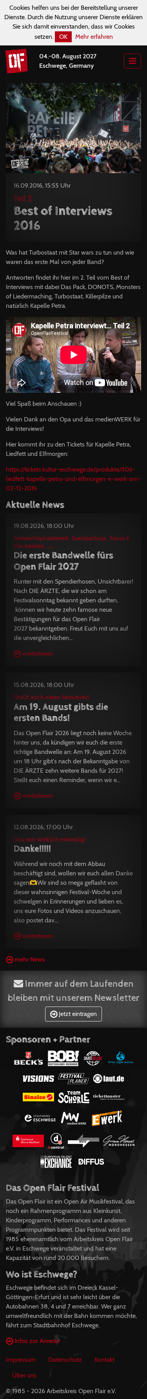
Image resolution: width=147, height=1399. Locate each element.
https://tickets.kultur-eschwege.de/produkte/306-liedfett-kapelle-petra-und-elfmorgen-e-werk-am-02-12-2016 (73, 479)
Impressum (21, 1359)
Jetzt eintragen (77, 1014)
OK (63, 36)
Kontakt (104, 1359)
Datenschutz (65, 1359)
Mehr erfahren (94, 36)
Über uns (24, 1375)
